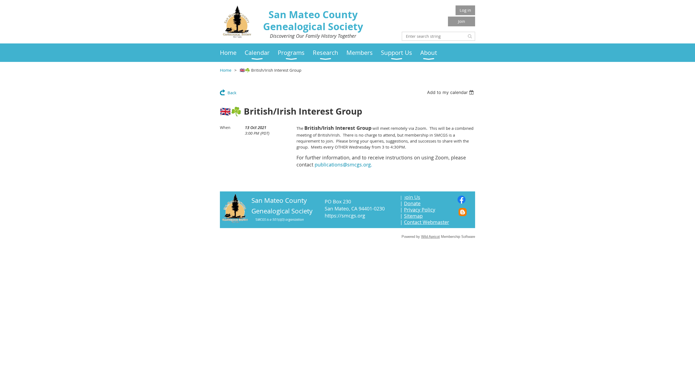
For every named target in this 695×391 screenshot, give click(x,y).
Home (225, 70)
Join (461, 21)
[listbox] (451, 92)
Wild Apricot (430, 237)
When (225, 127)
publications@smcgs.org (343, 164)
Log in (465, 10)
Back (232, 92)
